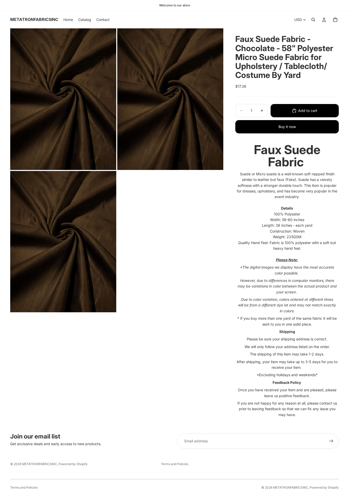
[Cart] (335, 19)
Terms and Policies (174, 464)
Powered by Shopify (73, 464)
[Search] (313, 19)
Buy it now (287, 126)
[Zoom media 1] (63, 99)
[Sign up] (331, 441)
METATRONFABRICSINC (39, 464)
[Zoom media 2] (170, 99)
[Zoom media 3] (63, 241)
